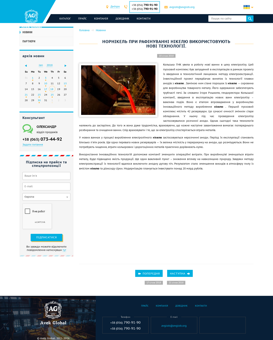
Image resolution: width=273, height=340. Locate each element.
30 (39, 100)
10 (45, 83)
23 (39, 94)
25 (52, 94)
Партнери (28, 41)
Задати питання (32, 144)
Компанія (101, 18)
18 (51, 89)
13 (65, 83)
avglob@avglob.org (182, 7)
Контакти (143, 18)
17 (45, 89)
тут (64, 250)
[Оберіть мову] (248, 7)
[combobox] (115, 7)
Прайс (82, 18)
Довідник (122, 18)
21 (26, 94)
